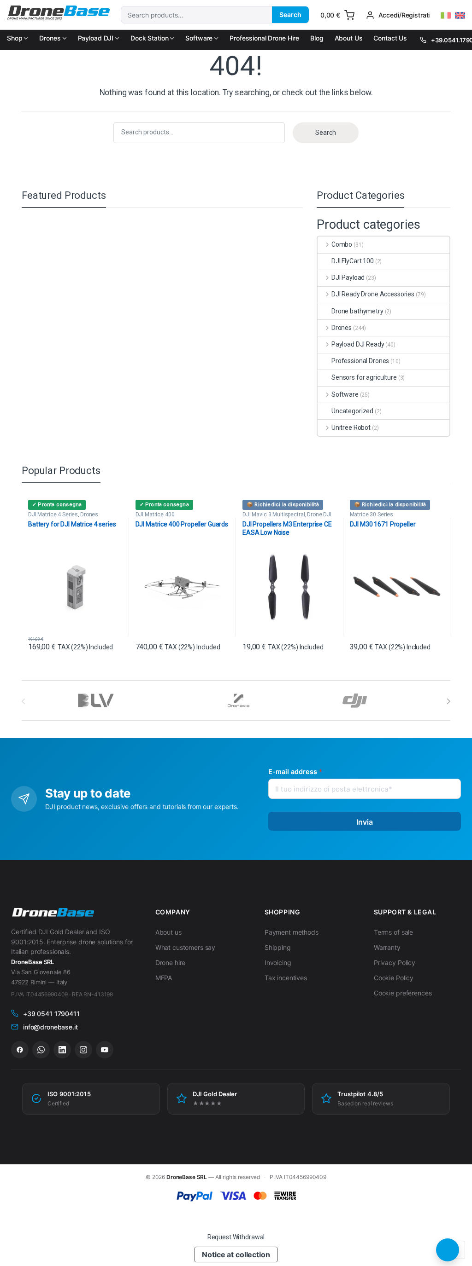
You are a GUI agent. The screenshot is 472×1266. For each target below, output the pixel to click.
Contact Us (390, 38)
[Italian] (446, 15)
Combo (341, 244)
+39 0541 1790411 (51, 1013)
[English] (460, 15)
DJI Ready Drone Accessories (372, 294)
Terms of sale (393, 932)
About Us (349, 38)
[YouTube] (104, 1049)
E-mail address (295, 771)
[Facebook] (20, 1049)
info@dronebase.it (50, 1027)
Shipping (278, 947)
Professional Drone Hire (264, 38)
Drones (49, 38)
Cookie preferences (402, 993)
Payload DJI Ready (357, 344)
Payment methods (292, 932)
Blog (316, 38)
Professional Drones (360, 360)
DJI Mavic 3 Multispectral (273, 514)
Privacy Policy (394, 962)
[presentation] (448, 701)
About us (168, 932)
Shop (14, 38)
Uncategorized (352, 411)
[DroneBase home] (52, 912)
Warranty (387, 947)
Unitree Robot (351, 427)
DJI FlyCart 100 (352, 261)
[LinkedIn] (62, 1049)
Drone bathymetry (357, 311)
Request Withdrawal (236, 1237)
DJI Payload (348, 277)
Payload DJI (95, 38)
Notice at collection (236, 1254)
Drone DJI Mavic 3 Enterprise (286, 517)
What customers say (185, 947)
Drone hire (170, 962)
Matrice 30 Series (372, 514)
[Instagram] (83, 1049)
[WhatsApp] (41, 1049)
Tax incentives (286, 978)
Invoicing (278, 962)
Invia (364, 822)
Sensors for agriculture (364, 377)
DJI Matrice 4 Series (53, 514)
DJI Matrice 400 (155, 514)
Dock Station (149, 38)
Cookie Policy (393, 978)
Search (290, 14)
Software (198, 38)
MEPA (163, 978)
